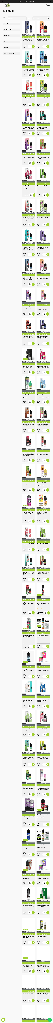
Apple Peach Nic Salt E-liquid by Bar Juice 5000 (43, 544)
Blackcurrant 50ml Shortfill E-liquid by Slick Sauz (43, 603)
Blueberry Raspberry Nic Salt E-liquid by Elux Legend (28, 40)
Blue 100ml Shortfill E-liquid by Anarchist (28, 847)
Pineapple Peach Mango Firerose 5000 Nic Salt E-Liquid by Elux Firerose (43, 484)
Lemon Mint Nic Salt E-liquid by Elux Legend (28, 788)
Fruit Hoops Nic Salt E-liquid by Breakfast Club (43, 669)
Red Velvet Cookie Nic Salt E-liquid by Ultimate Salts (28, 906)
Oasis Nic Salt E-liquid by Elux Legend (42, 128)
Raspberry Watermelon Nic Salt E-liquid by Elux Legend (28, 603)
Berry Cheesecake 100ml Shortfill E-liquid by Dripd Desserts (43, 816)
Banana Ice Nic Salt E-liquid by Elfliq (42, 936)
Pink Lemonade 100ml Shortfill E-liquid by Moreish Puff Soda (28, 513)
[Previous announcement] (2, 1)
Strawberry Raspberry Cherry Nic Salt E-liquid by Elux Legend (28, 454)
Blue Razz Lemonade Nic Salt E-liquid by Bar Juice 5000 (43, 700)
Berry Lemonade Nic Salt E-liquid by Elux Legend (28, 156)
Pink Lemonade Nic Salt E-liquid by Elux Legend (43, 278)
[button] (2, 5)
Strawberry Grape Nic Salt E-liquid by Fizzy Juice (42, 513)
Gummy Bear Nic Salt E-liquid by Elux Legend (42, 218)
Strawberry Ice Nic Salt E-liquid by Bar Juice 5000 (28, 99)
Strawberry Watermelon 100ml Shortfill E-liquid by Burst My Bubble (29, 636)
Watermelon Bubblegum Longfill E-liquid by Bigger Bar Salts (43, 846)
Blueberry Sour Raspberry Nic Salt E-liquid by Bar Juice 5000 (43, 396)
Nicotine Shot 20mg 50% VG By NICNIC (29, 936)
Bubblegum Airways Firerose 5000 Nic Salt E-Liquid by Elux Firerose (43, 788)
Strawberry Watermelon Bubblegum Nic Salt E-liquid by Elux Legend (28, 218)
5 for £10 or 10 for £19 (28, 37)
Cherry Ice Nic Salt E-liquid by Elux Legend (42, 729)
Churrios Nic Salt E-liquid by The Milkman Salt (28, 700)
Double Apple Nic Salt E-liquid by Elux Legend (43, 573)
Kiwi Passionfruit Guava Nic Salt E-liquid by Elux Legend (28, 573)
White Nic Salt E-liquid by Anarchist (28, 877)
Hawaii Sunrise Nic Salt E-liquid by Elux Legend (43, 758)
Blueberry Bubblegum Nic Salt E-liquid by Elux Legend (28, 758)
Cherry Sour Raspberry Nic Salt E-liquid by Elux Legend (43, 157)
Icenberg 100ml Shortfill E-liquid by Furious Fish (28, 669)
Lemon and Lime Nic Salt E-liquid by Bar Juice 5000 (28, 993)
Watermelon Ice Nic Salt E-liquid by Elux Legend (28, 70)
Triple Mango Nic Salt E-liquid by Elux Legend (43, 40)
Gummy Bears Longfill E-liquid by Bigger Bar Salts (43, 636)
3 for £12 (43, 599)
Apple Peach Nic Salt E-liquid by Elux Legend (42, 425)
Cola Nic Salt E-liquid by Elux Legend (28, 425)
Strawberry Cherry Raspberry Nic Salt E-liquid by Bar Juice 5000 (28, 187)
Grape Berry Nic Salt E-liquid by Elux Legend (28, 307)
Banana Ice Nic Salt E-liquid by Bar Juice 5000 (43, 964)
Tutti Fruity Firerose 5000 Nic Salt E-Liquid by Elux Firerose (28, 396)
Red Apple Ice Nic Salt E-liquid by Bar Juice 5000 (28, 544)
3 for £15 (43, 633)
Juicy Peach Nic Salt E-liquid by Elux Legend (28, 337)
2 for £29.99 (28, 844)
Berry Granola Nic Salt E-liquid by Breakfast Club (43, 877)
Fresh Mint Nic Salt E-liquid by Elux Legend (42, 186)
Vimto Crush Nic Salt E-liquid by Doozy (28, 964)
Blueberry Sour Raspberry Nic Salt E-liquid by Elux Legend (28, 248)
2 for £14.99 (28, 666)
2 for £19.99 (28, 510)
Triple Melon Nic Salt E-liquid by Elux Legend (28, 483)
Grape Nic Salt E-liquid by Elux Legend (42, 248)
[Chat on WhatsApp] (50, 1020)
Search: (29, 18)
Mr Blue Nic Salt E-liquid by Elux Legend (43, 70)
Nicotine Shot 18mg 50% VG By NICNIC (43, 906)
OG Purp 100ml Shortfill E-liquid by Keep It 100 (28, 817)
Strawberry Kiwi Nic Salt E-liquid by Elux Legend (43, 453)
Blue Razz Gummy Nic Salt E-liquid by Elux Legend (42, 337)
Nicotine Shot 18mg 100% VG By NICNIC (27, 367)
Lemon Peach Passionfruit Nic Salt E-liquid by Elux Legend (42, 308)
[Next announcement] (50, 1)
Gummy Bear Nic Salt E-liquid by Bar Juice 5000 (28, 729)
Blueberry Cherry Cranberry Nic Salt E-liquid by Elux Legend (28, 278)
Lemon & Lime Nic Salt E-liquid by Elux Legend (43, 98)
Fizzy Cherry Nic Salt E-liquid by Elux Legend (28, 128)
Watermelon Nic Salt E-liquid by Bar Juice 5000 (43, 367)
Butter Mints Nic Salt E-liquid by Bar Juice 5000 (43, 993)
